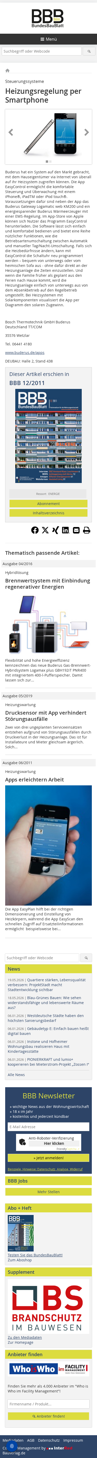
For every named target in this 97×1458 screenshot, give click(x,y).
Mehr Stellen (49, 1191)
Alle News (16, 1074)
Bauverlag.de (14, 1452)
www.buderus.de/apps (24, 352)
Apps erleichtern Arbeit (34, 779)
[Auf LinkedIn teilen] (66, 532)
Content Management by (25, 1448)
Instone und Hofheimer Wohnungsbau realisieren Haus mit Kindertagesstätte (38, 1046)
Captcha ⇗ (68, 1149)
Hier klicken (54, 1143)
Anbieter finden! (50, 1416)
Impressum (73, 1440)
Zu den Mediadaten (25, 1337)
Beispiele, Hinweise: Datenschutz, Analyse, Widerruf (45, 1169)
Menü (51, 39)
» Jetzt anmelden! (49, 1157)
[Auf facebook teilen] (35, 532)
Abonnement (48, 503)
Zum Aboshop (20, 1259)
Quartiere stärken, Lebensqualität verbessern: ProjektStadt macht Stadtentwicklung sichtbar (47, 984)
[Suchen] (89, 51)
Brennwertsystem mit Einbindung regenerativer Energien (47, 583)
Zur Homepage (20, 1342)
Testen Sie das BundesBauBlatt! (35, 1255)
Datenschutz (49, 1440)
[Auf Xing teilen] (55, 532)
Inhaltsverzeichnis (48, 512)
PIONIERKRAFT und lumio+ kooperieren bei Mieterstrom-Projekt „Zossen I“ (48, 1062)
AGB (30, 1440)
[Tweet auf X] (45, 532)
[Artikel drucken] (86, 530)
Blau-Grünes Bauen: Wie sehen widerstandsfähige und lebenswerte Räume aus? (46, 1002)
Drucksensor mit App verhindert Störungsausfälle (45, 715)
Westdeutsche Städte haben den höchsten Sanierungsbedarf (46, 1018)
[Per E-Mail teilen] (76, 530)
